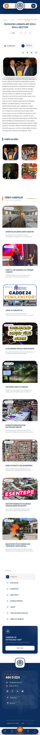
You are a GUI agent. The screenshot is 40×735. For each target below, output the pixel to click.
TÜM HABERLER (31, 198)
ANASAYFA (5, 20)
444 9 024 (20, 648)
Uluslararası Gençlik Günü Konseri (20, 349)
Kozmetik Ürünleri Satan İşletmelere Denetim (15, 426)
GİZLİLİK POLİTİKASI (13, 723)
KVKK (22, 723)
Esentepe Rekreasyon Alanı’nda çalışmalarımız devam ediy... (18, 505)
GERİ (13, 33)
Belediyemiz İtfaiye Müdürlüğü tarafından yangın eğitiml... (18, 545)
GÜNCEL (12, 20)
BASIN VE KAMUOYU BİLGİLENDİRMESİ (19, 466)
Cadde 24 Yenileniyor (14, 310)
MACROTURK (30, 723)
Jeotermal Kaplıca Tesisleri (17, 387)
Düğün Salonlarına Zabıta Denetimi (20, 232)
